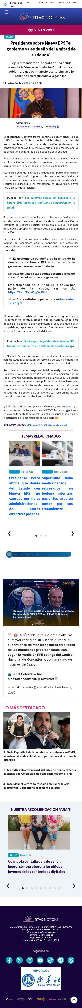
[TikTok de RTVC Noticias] (50, 960)
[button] (36, 536)
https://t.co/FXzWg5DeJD (26, 292)
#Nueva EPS (34, 425)
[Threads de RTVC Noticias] (71, 960)
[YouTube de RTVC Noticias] (40, 960)
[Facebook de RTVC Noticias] (9, 960)
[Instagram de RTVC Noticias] (29, 960)
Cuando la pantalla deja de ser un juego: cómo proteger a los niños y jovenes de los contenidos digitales (36, 866)
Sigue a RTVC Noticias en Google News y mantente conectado (42, 554)
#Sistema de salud (55, 425)
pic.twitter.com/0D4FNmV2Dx (31, 679)
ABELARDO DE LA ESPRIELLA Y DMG (57, 2)
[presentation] (9, 532)
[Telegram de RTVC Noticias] (60, 960)
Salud (10, 36)
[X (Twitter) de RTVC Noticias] (19, 960)
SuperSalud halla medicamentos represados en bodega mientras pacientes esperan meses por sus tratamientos (57, 493)
